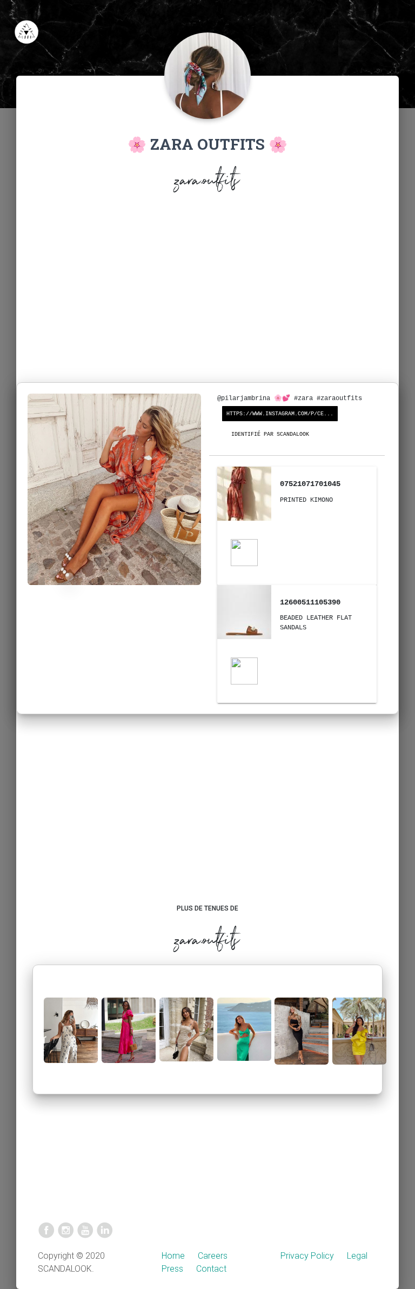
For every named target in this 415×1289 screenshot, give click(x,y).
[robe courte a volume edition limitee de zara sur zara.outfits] (359, 1039)
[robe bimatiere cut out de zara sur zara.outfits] (129, 1039)
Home (173, 1256)
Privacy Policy (307, 1256)
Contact (211, 1269)
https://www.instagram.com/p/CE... (279, 414)
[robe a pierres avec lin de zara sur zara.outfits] (186, 1038)
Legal (357, 1256)
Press (172, 1269)
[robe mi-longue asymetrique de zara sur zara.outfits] (244, 1038)
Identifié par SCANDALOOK (270, 434)
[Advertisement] (207, 290)
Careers (212, 1256)
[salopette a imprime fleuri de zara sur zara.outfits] (71, 1039)
